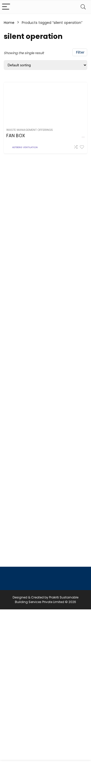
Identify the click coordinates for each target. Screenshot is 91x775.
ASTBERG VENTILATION (25, 147)
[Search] (83, 7)
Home (9, 22)
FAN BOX (15, 136)
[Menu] (6, 7)
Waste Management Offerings (29, 130)
